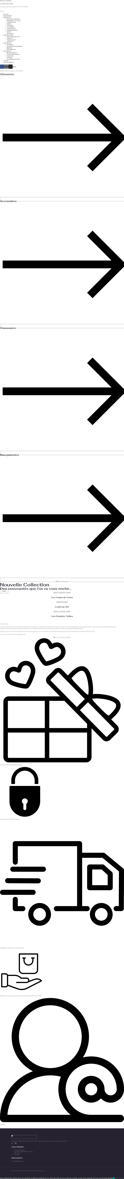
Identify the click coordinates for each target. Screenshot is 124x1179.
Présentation (7, 16)
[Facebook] (15, 1143)
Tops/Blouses (11, 22)
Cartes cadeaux (8, 62)
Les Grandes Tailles (62, 616)
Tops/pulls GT (11, 40)
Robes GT (10, 38)
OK (114, 1178)
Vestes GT (10, 41)
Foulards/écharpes (13, 54)
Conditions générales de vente (24, 1151)
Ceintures (10, 56)
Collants (9, 57)
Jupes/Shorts (11, 28)
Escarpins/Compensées (14, 46)
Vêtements (7, 17)
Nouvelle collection (13, 19)
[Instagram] (12, 1143)
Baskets (9, 48)
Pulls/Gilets (10, 27)
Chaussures (7, 43)
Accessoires (7, 51)
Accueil (5, 14)
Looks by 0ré (62, 606)
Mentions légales (20, 1150)
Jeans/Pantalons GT (13, 36)
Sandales (10, 45)
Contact (6, 61)
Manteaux (10, 33)
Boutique (17, 1153)
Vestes (9, 32)
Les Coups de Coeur (62, 597)
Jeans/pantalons (12, 30)
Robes (9, 24)
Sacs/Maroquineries (13, 59)
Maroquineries (9, 454)
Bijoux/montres (12, 53)
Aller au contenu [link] (6, 1)
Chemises (10, 25)
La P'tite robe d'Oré (6, 4)
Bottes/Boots (11, 49)
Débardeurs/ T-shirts (14, 20)
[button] (62, 11)
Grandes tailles (8, 35)
